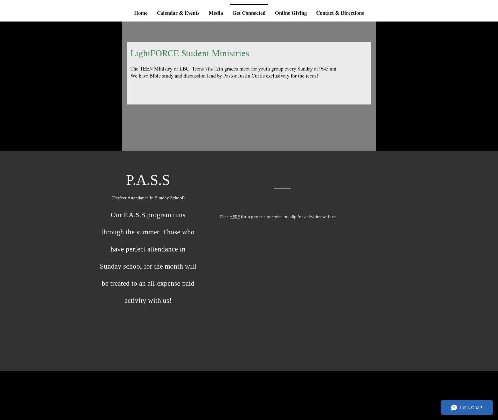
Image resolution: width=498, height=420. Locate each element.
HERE (235, 217)
